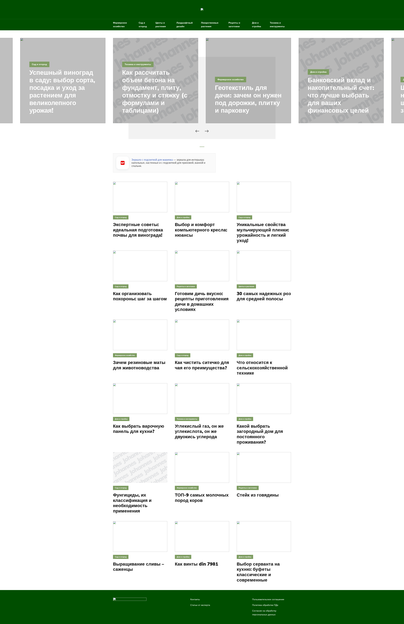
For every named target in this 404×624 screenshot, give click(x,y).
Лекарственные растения (209, 24)
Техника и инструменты (277, 24)
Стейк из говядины (258, 495)
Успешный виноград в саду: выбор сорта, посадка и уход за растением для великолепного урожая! (62, 91)
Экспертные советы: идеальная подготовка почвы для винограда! (138, 230)
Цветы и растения (160, 24)
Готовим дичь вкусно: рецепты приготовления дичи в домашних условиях (202, 301)
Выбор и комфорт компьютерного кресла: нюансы (201, 230)
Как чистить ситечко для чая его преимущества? (202, 365)
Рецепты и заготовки (234, 24)
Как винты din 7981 (196, 564)
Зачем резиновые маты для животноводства (139, 365)
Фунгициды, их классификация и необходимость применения (132, 502)
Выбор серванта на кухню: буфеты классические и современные (258, 571)
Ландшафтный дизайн (184, 24)
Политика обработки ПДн (265, 605)
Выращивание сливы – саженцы (138, 566)
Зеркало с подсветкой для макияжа (152, 159)
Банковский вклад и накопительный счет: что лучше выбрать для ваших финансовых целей (341, 95)
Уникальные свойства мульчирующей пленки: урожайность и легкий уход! (263, 232)
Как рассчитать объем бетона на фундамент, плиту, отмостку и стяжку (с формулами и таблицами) (154, 91)
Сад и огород (143, 24)
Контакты (195, 599)
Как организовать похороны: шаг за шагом (140, 296)
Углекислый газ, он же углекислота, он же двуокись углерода (199, 431)
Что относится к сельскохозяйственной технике (262, 368)
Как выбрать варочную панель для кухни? (138, 428)
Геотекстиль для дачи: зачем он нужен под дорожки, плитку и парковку (248, 99)
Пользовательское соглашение (268, 599)
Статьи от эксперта (200, 605)
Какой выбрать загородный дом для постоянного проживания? (260, 434)
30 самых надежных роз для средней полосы (264, 296)
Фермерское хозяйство (120, 24)
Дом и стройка (256, 24)
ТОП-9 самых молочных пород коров (202, 497)
